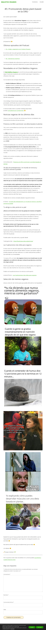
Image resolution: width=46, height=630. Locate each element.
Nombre (6, 595)
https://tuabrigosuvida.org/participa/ (23, 241)
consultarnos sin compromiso (16, 110)
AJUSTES (12, 628)
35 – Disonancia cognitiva (13, 58)
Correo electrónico (8, 602)
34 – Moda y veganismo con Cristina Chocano (18, 49)
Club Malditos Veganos (11, 72)
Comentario (6, 574)
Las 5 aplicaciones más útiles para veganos (24, 275)
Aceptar (32, 627)
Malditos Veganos (8, 2)
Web (4, 609)
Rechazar (40, 627)
